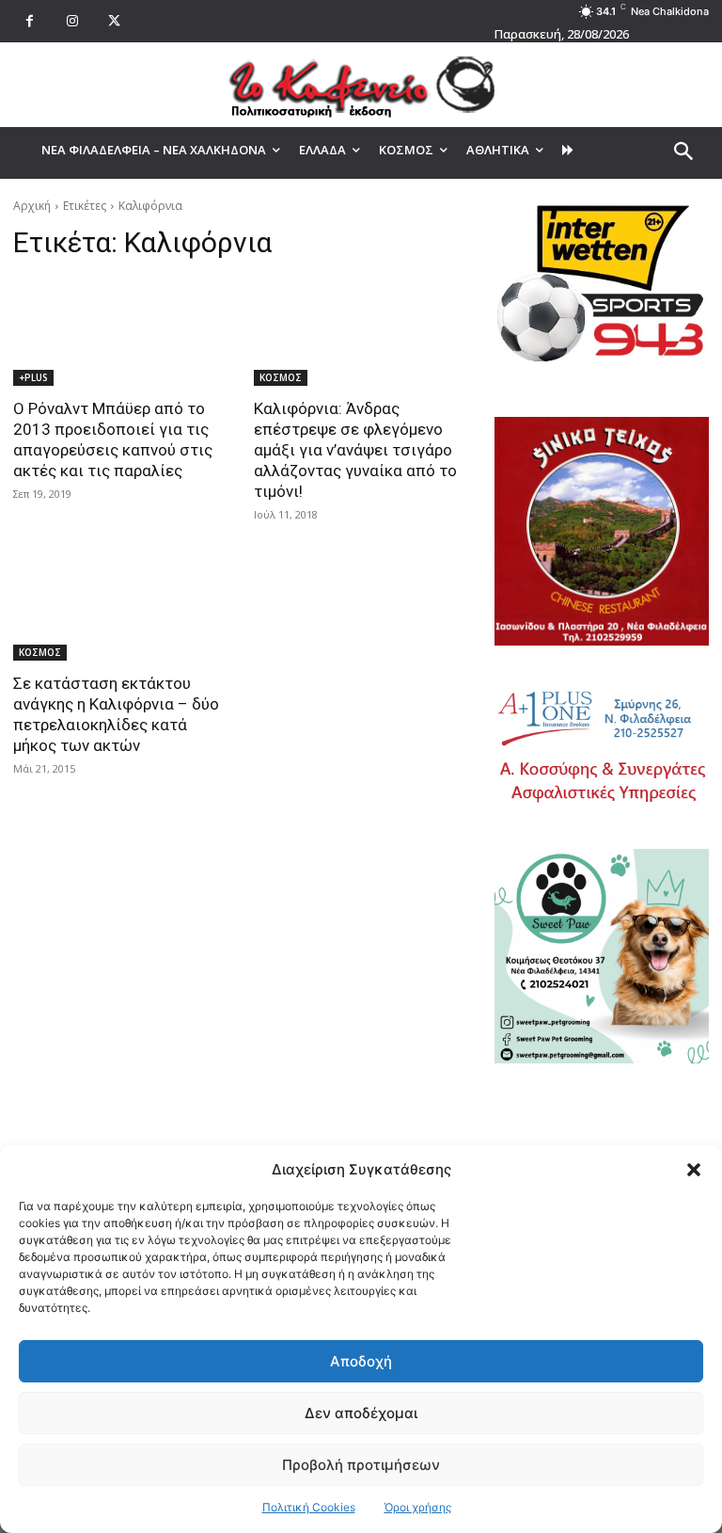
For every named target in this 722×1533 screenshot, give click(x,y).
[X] (114, 21)
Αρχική (32, 206)
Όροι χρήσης (418, 1507)
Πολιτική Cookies (308, 1507)
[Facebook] (29, 21)
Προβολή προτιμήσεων (361, 1465)
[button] (693, 1169)
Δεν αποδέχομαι (361, 1413)
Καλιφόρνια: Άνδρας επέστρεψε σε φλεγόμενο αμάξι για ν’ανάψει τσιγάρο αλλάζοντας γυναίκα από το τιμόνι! (355, 450)
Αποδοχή (361, 1361)
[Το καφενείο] (361, 84)
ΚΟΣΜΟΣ (280, 377)
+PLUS (33, 377)
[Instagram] (71, 21)
